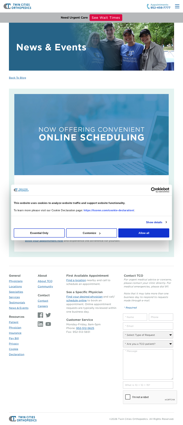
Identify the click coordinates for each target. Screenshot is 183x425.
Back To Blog (17, 77)
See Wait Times (106, 17)
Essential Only (39, 232)
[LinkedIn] (41, 324)
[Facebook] (41, 315)
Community (45, 286)
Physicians (16, 281)
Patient (13, 322)
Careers (43, 306)
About (42, 275)
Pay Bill (14, 338)
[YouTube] (47, 324)
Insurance (15, 333)
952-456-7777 (160, 7)
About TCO (45, 281)
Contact (44, 295)
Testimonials (17, 302)
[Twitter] (47, 315)
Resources (16, 316)
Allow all (144, 232)
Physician (15, 327)
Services (14, 297)
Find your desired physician (84, 296)
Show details (154, 222)
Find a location (76, 280)
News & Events (18, 308)
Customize (89, 232)
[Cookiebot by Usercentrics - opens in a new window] (153, 190)
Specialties (16, 291)
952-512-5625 (85, 328)
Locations (15, 286)
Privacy (14, 343)
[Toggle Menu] (177, 6)
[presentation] (150, 397)
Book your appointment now (44, 240)
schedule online (76, 300)
